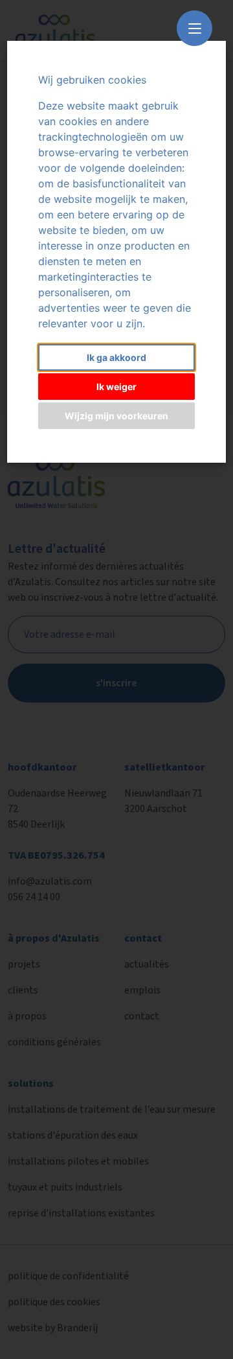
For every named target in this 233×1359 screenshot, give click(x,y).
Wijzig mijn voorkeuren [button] (116, 415)
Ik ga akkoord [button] (116, 357)
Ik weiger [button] (116, 386)
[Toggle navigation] (194, 28)
